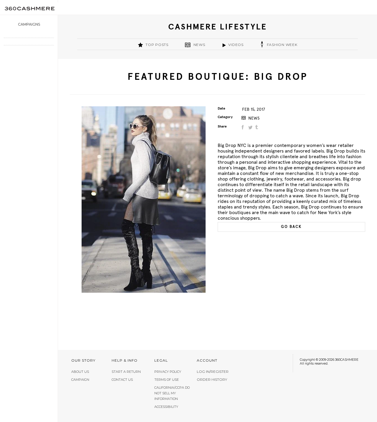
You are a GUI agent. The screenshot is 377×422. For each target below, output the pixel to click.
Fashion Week (282, 44)
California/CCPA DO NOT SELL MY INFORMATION (172, 393)
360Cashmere (29, 8)
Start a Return (126, 372)
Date (221, 108)
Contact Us (122, 380)
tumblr (257, 127)
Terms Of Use (166, 380)
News (199, 44)
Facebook (243, 127)
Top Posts (156, 44)
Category (225, 117)
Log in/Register (213, 372)
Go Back (291, 226)
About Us (80, 372)
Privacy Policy (167, 372)
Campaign (80, 380)
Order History (212, 380)
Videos (236, 44)
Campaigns (29, 24)
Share (222, 126)
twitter (250, 127)
